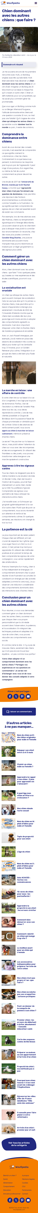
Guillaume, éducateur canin (15, 55)
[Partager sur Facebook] (9, 696)
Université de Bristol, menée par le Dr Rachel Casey (18, 185)
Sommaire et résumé (13, 64)
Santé (5, 1179)
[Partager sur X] (16, 696)
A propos (25, 1175)
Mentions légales (28, 1179)
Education (7, 1190)
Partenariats (27, 1190)
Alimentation (8, 1183)
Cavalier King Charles (11, 238)
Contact (25, 1194)
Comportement (8, 1186)
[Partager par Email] (28, 696)
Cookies (25, 1183)
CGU (23, 1186)
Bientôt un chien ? (9, 1175)
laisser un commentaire (21, 711)
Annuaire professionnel (11, 1194)
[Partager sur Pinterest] (22, 696)
